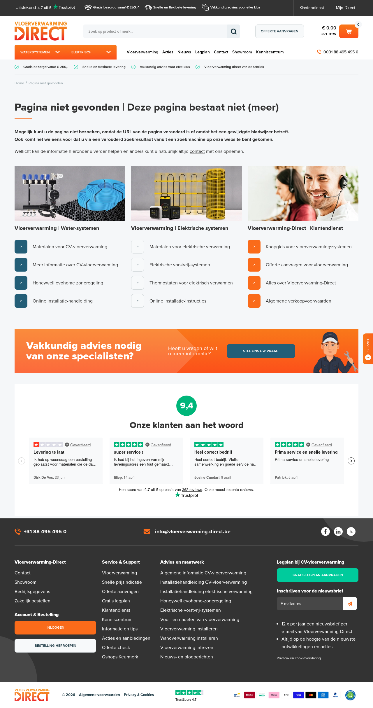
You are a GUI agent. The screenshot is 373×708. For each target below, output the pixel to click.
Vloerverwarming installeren (189, 629)
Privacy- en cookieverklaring (299, 658)
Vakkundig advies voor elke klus (235, 7)
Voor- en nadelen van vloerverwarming (199, 620)
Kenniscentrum (270, 52)
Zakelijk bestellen (32, 601)
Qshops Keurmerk (120, 657)
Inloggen (55, 627)
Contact (221, 52)
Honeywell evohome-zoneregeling (195, 601)
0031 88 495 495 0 (340, 52)
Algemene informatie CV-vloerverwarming (203, 573)
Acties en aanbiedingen (126, 638)
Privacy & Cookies (139, 695)
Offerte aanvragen (279, 31)
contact (197, 151)
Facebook (325, 531)
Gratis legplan (116, 601)
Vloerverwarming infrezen (186, 648)
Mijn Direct (345, 7)
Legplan (202, 52)
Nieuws (184, 52)
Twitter (351, 531)
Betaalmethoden (286, 695)
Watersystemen (35, 52)
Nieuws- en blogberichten (186, 657)
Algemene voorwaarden (99, 695)
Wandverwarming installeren (189, 638)
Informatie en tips (120, 629)
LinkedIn (338, 531)
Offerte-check (116, 648)
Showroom (242, 52)
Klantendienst (312, 7)
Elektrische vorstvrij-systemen (190, 610)
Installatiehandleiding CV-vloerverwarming (203, 582)
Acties (167, 52)
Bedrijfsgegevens (32, 592)
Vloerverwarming (142, 52)
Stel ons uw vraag (261, 351)
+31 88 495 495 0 (45, 531)
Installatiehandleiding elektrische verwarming (206, 592)
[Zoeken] (233, 31)
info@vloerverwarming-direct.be (193, 531)
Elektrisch (81, 52)
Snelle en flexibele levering (174, 7)
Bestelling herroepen (55, 646)
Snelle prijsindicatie (122, 582)
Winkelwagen (348, 30)
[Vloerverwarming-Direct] (42, 31)
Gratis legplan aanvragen (318, 575)
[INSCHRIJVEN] (350, 603)
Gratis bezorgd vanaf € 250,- (115, 7)
